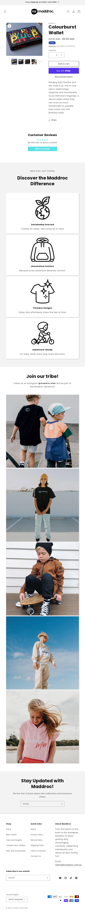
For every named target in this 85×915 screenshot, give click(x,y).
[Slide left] (8, 61)
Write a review (42, 149)
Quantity (52, 50)
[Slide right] (40, 61)
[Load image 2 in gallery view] (21, 61)
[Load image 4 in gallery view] (34, 61)
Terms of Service (38, 851)
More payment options (64, 77)
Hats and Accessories (15, 851)
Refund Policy (37, 840)
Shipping (52, 46)
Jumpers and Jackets (16, 845)
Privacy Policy (37, 834)
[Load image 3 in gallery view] (27, 61)
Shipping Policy (37, 845)
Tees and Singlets (14, 840)
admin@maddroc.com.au (68, 865)
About (33, 829)
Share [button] (53, 120)
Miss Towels (11, 834)
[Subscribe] (61, 804)
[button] (5, 11)
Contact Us (36, 856)
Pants (8, 829)
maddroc (15, 908)
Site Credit (24, 908)
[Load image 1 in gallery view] (14, 61)
